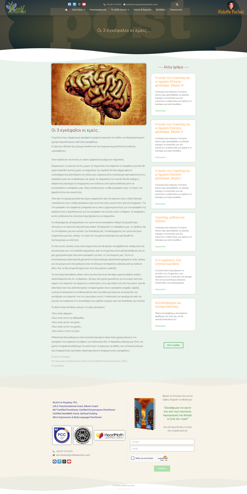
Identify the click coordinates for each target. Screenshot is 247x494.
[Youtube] (84, 4)
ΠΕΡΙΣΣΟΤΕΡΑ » (160, 111)
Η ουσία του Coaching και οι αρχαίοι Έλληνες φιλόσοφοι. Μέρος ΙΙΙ (172, 81)
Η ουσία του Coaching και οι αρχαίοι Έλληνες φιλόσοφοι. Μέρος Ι (172, 174)
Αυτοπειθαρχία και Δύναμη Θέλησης (168, 304)
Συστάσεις (161, 9)
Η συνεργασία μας (98, 9)
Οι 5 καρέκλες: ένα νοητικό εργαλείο (168, 262)
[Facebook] (69, 4)
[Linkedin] (74, 4)
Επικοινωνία (176, 9)
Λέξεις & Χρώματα (142, 9)
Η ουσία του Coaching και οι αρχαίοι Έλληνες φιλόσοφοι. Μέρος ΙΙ (172, 128)
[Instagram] (79, 4)
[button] (177, 4)
